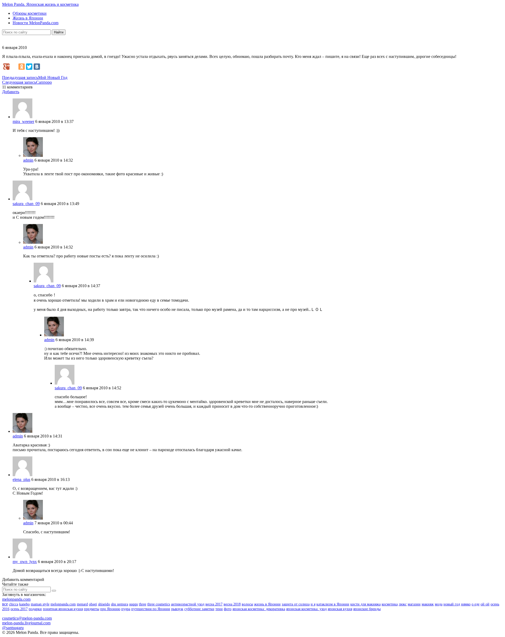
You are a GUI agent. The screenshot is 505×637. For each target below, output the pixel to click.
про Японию (110, 609)
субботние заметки (199, 609)
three (142, 604)
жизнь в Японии (267, 604)
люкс (403, 604)
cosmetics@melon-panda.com (27, 618)
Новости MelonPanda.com (35, 23)
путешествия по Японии (150, 609)
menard (82, 604)
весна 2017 (214, 604)
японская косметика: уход (306, 609)
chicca (13, 604)
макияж (428, 604)
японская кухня (340, 609)
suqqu (133, 604)
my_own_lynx (25, 561)
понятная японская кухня (63, 609)
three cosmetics (158, 604)
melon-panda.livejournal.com (26, 623)
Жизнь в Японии (28, 18)
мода (438, 604)
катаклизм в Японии (332, 604)
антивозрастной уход (187, 604)
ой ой (485, 604)
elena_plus (21, 479)
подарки (35, 609)
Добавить (10, 91)
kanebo (24, 604)
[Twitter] (29, 66)
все (5, 604)
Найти (58, 32)
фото (227, 609)
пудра (125, 609)
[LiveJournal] (14, 66)
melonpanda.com (16, 599)
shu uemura (119, 604)
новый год (451, 604)
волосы (247, 604)
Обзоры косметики (30, 13)
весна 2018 (232, 604)
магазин (414, 604)
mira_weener (23, 121)
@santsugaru (13, 627)
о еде (475, 604)
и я (313, 604)
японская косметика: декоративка (259, 609)
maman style (40, 604)
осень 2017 (19, 609)
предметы (91, 609)
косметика (390, 604)
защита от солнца (296, 604)
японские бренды (367, 609)
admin (28, 160)
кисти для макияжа (365, 604)
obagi (93, 604)
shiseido (104, 604)
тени (219, 609)
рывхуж (177, 609)
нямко (466, 604)
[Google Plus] (6, 66)
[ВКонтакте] (37, 66)
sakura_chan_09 (26, 203)
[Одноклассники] (21, 66)
